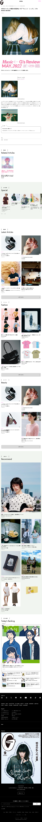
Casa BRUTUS (19, 812)
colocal (33, 812)
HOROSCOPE (15, 705)
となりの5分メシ (14, 712)
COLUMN (10, 705)
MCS (25, 814)
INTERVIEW (31, 703)
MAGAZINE (25, 705)
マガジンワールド (17, 818)
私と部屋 (2, 715)
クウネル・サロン (18, 814)
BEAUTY (22, 703)
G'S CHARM (17, 703)
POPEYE (10, 812)
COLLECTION (11, 703)
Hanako (23, 812)
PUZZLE (20, 705)
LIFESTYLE (36, 703)
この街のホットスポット (15, 717)
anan (4, 812)
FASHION (3, 703)
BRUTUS (7, 812)
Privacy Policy (25, 818)
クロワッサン (14, 812)
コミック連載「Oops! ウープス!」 (16, 710)
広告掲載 (21, 818)
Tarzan (30, 812)
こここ (23, 814)
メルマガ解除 (3, 808)
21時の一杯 (13, 715)
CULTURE (26, 703)
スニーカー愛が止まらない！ (5, 710)
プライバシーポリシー (12, 806)
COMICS (6, 705)
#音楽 (2, 139)
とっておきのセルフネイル (5, 712)
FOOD (2, 705)
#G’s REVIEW (6, 139)
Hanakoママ (37, 812)
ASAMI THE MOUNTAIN (4, 717)
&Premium (26, 812)
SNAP (7, 703)
